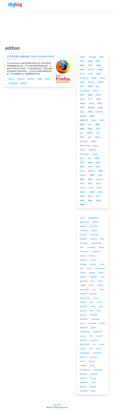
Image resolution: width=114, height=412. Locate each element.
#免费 (40, 79)
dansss (92, 272)
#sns (82, 133)
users (59, 405)
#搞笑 (90, 129)
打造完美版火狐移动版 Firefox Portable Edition (31, 56)
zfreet (102, 323)
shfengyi (83, 264)
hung (93, 382)
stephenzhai (85, 298)
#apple (83, 103)
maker (100, 281)
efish (99, 310)
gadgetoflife (96, 243)
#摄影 (90, 61)
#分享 (98, 95)
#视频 (98, 65)
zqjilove (83, 277)
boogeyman (85, 332)
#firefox (11, 79)
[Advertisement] (57, 29)
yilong (101, 272)
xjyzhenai (84, 243)
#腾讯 (82, 124)
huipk (93, 306)
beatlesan (84, 382)
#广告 (82, 74)
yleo (102, 239)
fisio (92, 281)
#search (91, 171)
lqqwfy (93, 264)
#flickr (82, 150)
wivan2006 (84, 289)
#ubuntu (99, 179)
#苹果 (100, 82)
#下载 (90, 74)
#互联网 (91, 107)
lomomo (93, 239)
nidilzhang (92, 323)
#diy (89, 158)
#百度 (82, 95)
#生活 (98, 183)
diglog (101, 247)
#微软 (94, 78)
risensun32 (97, 332)
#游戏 (82, 65)
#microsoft (84, 154)
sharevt (83, 310)
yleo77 (99, 348)
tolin (91, 348)
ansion (82, 361)
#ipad (98, 162)
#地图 (92, 192)
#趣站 (93, 141)
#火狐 (47, 79)
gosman (83, 386)
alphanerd (84, 319)
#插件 (100, 171)
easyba (93, 386)
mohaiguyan (85, 370)
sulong (82, 256)
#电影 (92, 116)
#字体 (90, 183)
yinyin (82, 218)
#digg (94, 154)
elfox (91, 302)
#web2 (83, 57)
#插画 (90, 162)
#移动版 (23, 83)
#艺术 (95, 91)
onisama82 (98, 370)
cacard (94, 230)
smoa (82, 323)
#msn (91, 188)
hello (102, 289)
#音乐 (82, 86)
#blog (102, 78)
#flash (91, 103)
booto (91, 285)
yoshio (100, 302)
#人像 (100, 107)
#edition (31, 79)
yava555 (83, 306)
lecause (93, 378)
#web (82, 99)
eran (81, 268)
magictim (96, 251)
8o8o (101, 306)
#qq (97, 86)
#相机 (97, 158)
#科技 (82, 167)
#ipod (95, 145)
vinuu (102, 264)
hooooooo (84, 251)
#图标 (97, 124)
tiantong (83, 294)
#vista (82, 171)
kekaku (83, 348)
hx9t (91, 310)
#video (83, 188)
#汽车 (98, 196)
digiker (100, 285)
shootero (94, 340)
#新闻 (98, 200)
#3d (89, 137)
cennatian (84, 391)
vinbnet (83, 302)
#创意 (82, 61)
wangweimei (93, 218)
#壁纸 (82, 162)
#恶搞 (90, 86)
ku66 (93, 391)
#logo (82, 112)
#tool (82, 158)
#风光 (90, 179)
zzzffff (82, 285)
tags (54, 405)
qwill (82, 247)
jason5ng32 (85, 353)
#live (98, 167)
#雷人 (102, 120)
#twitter (99, 112)
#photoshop (85, 145)
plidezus (83, 357)
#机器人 (83, 192)
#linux (93, 120)
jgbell (93, 327)
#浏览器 (83, 116)
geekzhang (84, 222)
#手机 (90, 65)
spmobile (83, 281)
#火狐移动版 (12, 83)
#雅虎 (82, 179)
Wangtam (84, 327)
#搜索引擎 (84, 120)
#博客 (82, 82)
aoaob (102, 344)
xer (94, 344)
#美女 (90, 196)
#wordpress (85, 91)
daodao (93, 294)
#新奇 (82, 196)
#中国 (82, 183)
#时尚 (100, 192)
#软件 (82, 69)
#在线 (90, 112)
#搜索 (90, 95)
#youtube (84, 141)
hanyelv (83, 226)
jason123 (83, 340)
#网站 (100, 69)
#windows (84, 78)
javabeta (83, 374)
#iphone (91, 69)
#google (92, 57)
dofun (92, 365)
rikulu (93, 260)
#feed (99, 188)
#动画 (97, 137)
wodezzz (83, 260)
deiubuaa (94, 315)
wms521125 (85, 344)
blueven (92, 361)
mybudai (94, 374)
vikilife (95, 222)
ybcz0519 (94, 226)
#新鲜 (82, 205)
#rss (98, 133)
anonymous (100, 268)
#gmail (90, 133)
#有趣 (82, 200)
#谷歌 (98, 99)
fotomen (83, 234)
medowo (93, 277)
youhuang (91, 247)
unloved (83, 378)
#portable (21, 79)
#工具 (90, 99)
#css (90, 124)
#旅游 (82, 129)
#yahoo (83, 175)
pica (94, 289)
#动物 (82, 107)
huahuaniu (97, 353)
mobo (89, 268)
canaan (83, 272)
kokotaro (94, 357)
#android (92, 150)
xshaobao (96, 319)
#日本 (98, 129)
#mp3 (100, 175)
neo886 (83, 365)
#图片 (98, 61)
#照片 (82, 137)
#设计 (101, 57)
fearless (92, 256)
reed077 (99, 336)
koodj (95, 298)
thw (91, 336)
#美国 (92, 175)
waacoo (83, 315)
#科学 (100, 103)
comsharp (84, 230)
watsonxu (94, 234)
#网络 (90, 200)
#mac (90, 167)
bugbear (83, 239)
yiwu (102, 277)
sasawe (83, 336)
